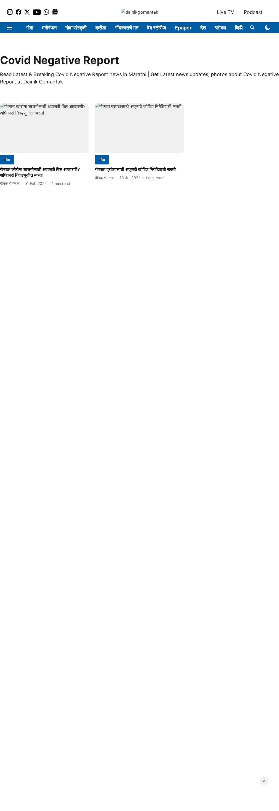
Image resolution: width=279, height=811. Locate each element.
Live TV (225, 12)
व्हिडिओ (241, 28)
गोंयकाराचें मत (126, 28)
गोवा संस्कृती (76, 28)
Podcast (253, 12)
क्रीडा (100, 28)
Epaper (183, 28)
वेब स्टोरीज (156, 28)
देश (203, 28)
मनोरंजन (49, 28)
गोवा (29, 28)
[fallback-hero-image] (44, 128)
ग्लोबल (220, 28)
